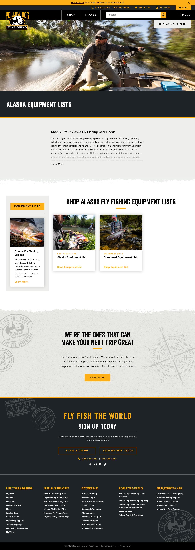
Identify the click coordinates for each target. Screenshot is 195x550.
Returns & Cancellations (93, 501)
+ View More (57, 164)
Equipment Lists (27, 206)
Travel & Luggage (14, 524)
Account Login (88, 497)
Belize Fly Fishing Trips (54, 505)
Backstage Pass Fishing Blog (170, 493)
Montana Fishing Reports (168, 497)
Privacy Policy (125, 546)
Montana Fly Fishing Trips (56, 513)
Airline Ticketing (89, 493)
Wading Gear (12, 513)
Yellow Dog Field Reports (168, 509)
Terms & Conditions (108, 546)
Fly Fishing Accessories (17, 528)
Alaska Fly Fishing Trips (55, 493)
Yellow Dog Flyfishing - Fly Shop (133, 500)
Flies (8, 509)
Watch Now (112, 3)
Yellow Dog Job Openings (131, 515)
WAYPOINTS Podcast (166, 505)
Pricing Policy (88, 505)
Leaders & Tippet (14, 505)
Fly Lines (10, 501)
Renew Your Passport (91, 516)
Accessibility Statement (92, 528)
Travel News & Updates (167, 501)
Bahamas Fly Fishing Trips (56, 501)
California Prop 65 (90, 520)
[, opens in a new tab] (90, 464)
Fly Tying (10, 532)
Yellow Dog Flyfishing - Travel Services (132, 495)
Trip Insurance (88, 513)
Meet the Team (126, 511)
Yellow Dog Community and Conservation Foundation (132, 506)
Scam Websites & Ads (91, 524)
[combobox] (133, 15)
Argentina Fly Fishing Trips (56, 497)
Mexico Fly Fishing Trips (55, 509)
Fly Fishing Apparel (15, 520)
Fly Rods (10, 493)
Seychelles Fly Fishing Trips (56, 516)
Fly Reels (10, 497)
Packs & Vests (12, 516)
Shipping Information (91, 509)
